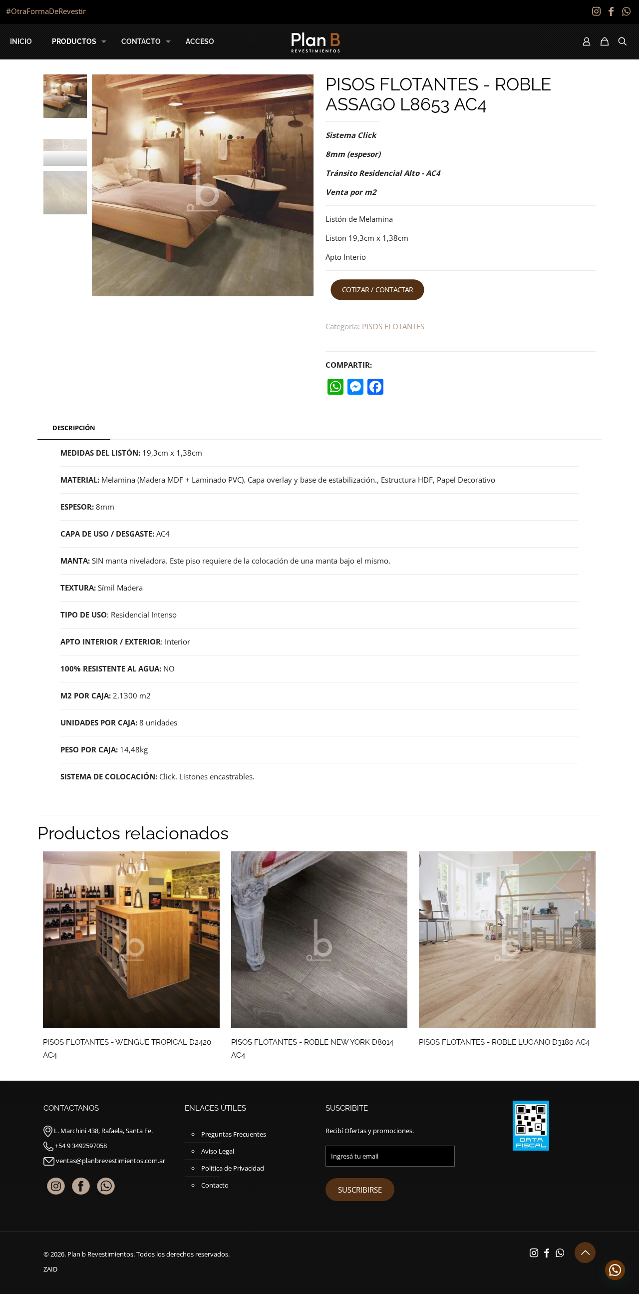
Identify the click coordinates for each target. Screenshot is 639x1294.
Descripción (73, 427)
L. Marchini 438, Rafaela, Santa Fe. (103, 1130)
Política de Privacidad (232, 1168)
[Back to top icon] (585, 1252)
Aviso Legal (217, 1151)
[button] (615, 1270)
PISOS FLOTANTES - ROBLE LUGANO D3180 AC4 (504, 1042)
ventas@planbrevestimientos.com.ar (110, 1160)
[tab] (73, 428)
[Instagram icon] (596, 11)
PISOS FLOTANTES (393, 326)
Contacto (215, 1185)
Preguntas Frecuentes (233, 1134)
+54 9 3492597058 (81, 1145)
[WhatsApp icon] (626, 11)
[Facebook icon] (611, 11)
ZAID (50, 1269)
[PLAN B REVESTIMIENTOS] (316, 41)
